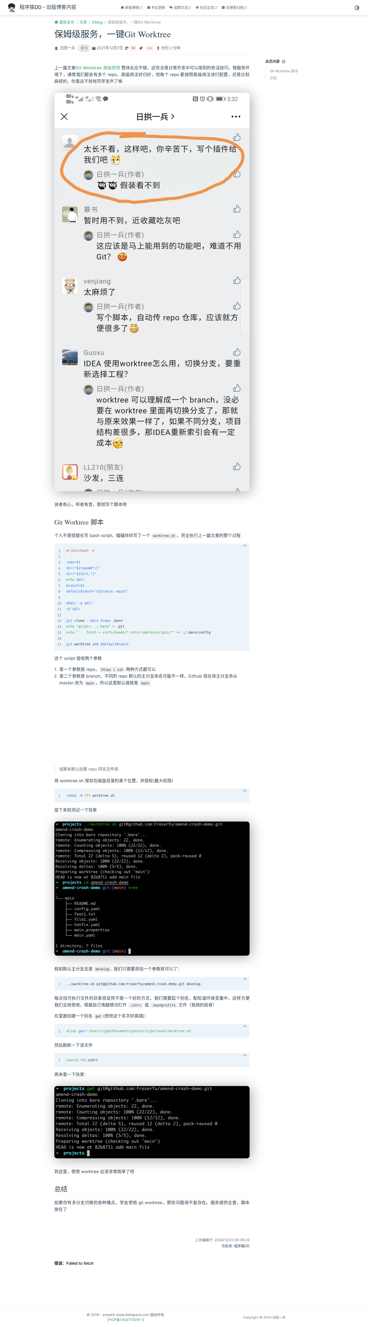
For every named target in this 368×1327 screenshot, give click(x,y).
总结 (273, 78)
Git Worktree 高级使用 (98, 67)
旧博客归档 (237, 7)
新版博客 (134, 7)
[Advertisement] (152, 726)
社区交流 (209, 7)
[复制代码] (243, 550)
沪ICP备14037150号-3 (125, 1319)
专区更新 (158, 7)
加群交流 (183, 7)
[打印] (284, 62)
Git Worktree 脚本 (284, 71)
